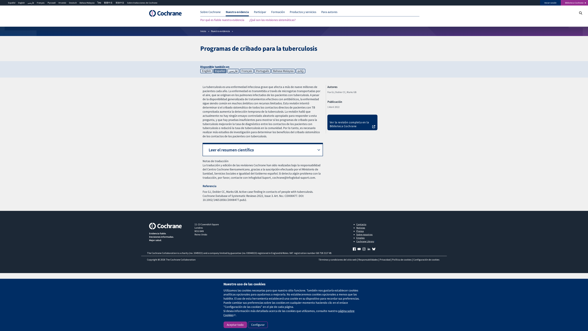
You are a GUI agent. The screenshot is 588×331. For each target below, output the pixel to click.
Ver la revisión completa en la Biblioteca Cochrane (349, 124)
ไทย (99, 2)
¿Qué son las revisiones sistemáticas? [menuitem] (272, 20)
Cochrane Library (365, 241)
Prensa (360, 231)
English (21, 2)
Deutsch (73, 2)
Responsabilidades (368, 259)
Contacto (361, 224)
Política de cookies (402, 259)
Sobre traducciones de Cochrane (142, 2)
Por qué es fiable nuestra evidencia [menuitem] (222, 20)
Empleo (360, 237)
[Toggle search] (580, 12)
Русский (52, 2)
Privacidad (385, 259)
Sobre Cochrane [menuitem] (210, 12)
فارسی (31, 2)
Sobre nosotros (364, 234)
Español (11, 2)
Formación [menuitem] (278, 12)
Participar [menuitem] (260, 12)
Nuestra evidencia (220, 31)
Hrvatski (62, 2)
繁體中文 (108, 2)
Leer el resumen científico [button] (231, 149)
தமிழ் (301, 71)
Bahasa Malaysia (87, 2)
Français (41, 2)
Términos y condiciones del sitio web (337, 259)
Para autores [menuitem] (329, 12)
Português (262, 71)
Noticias (360, 227)
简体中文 (120, 2)
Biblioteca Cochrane (574, 2)
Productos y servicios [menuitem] (303, 12)
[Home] (169, 13)
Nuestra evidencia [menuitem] (237, 12)
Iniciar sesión (550, 2)
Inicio (203, 31)
